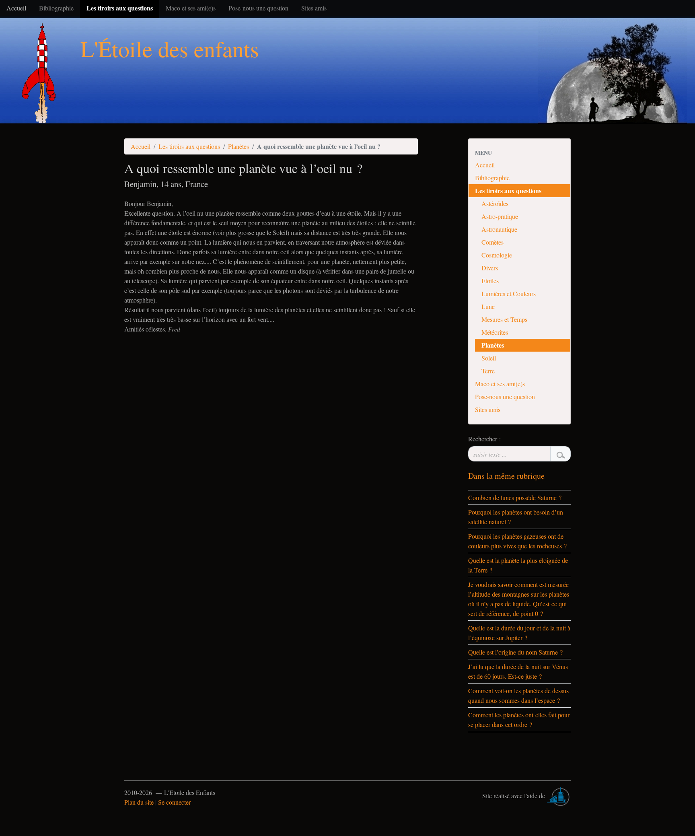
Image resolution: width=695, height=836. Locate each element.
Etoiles (490, 280)
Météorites (494, 332)
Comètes (492, 242)
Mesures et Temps (504, 319)
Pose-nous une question (505, 396)
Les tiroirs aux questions (189, 146)
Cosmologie (496, 255)
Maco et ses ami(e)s (500, 383)
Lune (488, 306)
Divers (489, 268)
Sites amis (487, 409)
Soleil (488, 358)
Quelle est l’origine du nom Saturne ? (515, 652)
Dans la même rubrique (506, 475)
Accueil (140, 146)
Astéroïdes (494, 203)
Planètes (238, 146)
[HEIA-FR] (559, 795)
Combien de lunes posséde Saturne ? (514, 497)
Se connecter (174, 802)
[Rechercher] (560, 453)
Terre (488, 371)
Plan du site (139, 802)
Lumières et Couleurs (508, 293)
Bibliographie (492, 177)
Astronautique (499, 229)
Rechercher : (484, 438)
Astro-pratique (499, 216)
